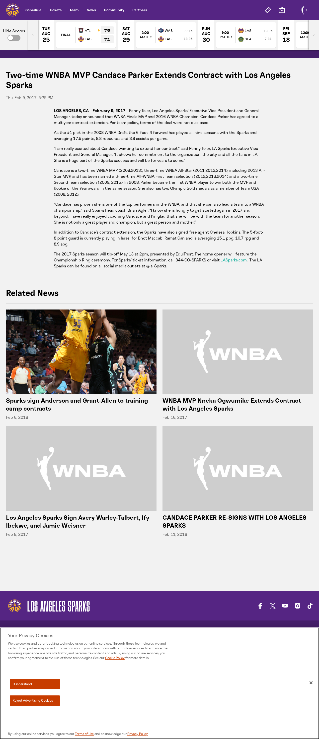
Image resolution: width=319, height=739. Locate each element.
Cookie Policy (115, 658)
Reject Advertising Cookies (33, 700)
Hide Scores (14, 31)
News (91, 10)
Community (114, 10)
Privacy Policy (137, 734)
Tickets (55, 10)
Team (74, 10)
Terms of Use (84, 734)
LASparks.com (234, 259)
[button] (13, 38)
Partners (139, 10)
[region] (159, 683)
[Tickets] (268, 10)
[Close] (311, 682)
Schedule (33, 10)
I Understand (22, 684)
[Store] (282, 10)
